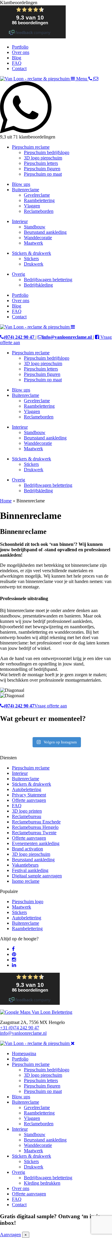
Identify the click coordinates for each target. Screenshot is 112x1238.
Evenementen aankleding (35, 843)
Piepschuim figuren (42, 168)
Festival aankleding (30, 870)
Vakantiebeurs (25, 864)
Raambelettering (39, 200)
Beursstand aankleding (45, 232)
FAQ (17, 63)
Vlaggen (32, 205)
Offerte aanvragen (29, 800)
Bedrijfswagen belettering (48, 279)
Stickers (31, 258)
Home (6, 500)
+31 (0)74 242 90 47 (19, 1027)
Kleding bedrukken (42, 1183)
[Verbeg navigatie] (73, 1043)
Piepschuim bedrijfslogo (46, 152)
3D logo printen (27, 811)
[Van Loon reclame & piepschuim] (35, 78)
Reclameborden (38, 211)
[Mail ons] (95, 78)
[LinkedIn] (14, 965)
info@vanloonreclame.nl (23, 1033)
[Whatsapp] (56, 131)
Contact (19, 68)
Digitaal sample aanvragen (37, 875)
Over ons (20, 52)
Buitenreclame (25, 189)
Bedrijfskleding (38, 284)
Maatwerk (33, 243)
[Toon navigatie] (73, 326)
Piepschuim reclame (31, 147)
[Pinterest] (14, 954)
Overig (18, 274)
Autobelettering (26, 789)
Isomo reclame (25, 881)
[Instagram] (14, 959)
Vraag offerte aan (50, 705)
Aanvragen (10, 1234)
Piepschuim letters (41, 163)
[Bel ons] (90, 78)
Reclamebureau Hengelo (35, 827)
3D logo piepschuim (43, 157)
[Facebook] (13, 948)
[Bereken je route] (36, 1012)
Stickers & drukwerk (31, 253)
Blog (16, 57)
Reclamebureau (26, 816)
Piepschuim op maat (43, 174)
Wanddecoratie (38, 237)
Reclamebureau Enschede (36, 821)
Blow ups (21, 184)
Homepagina (24, 1053)
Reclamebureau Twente (34, 832)
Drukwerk (33, 263)
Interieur (20, 221)
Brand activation (27, 848)
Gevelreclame (37, 195)
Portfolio (20, 46)
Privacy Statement (29, 794)
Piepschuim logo (27, 901)
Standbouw (34, 226)
